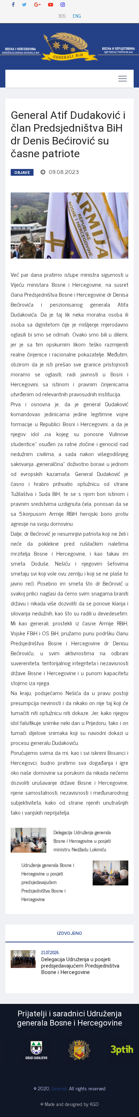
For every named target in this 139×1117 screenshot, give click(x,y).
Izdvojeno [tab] (69, 933)
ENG (77, 16)
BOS (62, 16)
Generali (59, 1088)
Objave (22, 173)
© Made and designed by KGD (69, 1104)
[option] (26, 1050)
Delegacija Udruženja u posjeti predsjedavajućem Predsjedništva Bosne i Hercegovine (80, 965)
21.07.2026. (50, 952)
